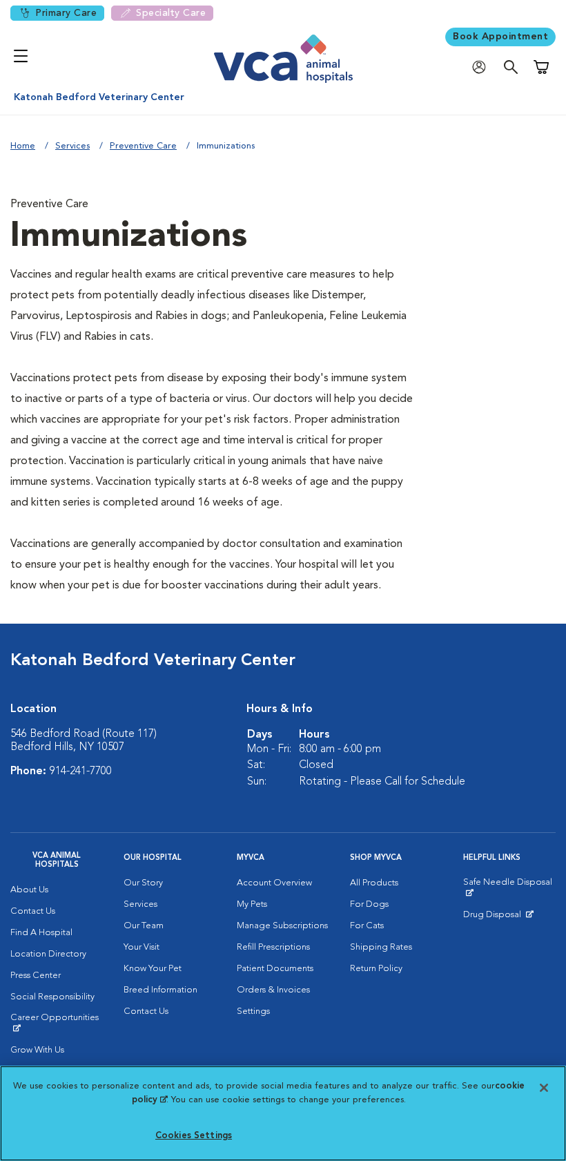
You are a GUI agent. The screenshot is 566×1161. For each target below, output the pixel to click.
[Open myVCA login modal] (482, 67)
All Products (374, 883)
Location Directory (48, 954)
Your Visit (141, 947)
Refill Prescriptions (273, 947)
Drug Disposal (498, 917)
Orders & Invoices (273, 990)
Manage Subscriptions (282, 925)
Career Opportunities (56, 1023)
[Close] (544, 1088)
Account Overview (274, 883)
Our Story (143, 883)
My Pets (252, 904)
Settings (253, 1011)
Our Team (144, 925)
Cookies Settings (193, 1135)
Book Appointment (500, 36)
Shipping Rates (381, 947)
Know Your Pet (153, 968)
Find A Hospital (41, 932)
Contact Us (32, 911)
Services (72, 146)
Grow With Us (37, 1050)
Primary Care (66, 13)
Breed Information (160, 990)
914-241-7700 (81, 771)
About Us (29, 889)
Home (22, 146)
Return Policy (376, 968)
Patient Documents (275, 968)
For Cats (367, 925)
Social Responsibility (52, 996)
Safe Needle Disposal (509, 887)
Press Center (35, 975)
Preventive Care (143, 146)
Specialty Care (171, 13)
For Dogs (369, 904)
